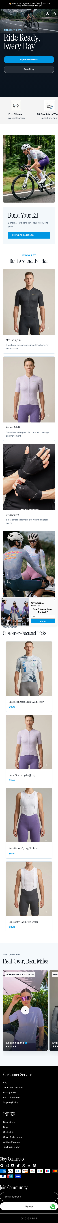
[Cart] (54, 13)
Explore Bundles (23, 235)
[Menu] (3, 13)
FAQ (5, 1082)
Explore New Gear (29, 59)
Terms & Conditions (13, 1087)
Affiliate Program (11, 1142)
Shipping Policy (10, 1102)
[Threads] (29, 1165)
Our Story (29, 69)
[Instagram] (7, 1165)
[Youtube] (13, 1165)
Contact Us (8, 1132)
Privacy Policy (9, 1092)
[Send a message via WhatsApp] (52, 1206)
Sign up (29, 1206)
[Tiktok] (18, 1165)
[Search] (10, 13)
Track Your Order (11, 1147)
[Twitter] (24, 1165)
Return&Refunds (11, 1097)
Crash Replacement (12, 1137)
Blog (5, 1127)
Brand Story (9, 1122)
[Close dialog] (55, 599)
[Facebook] (2, 1165)
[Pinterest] (34, 1165)
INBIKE (34, 1218)
